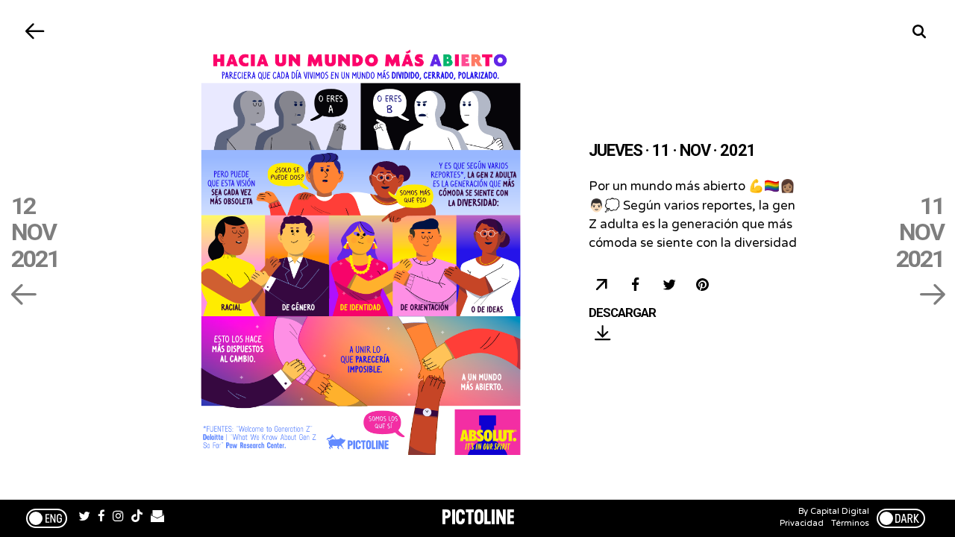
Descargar (622, 313)
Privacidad (802, 523)
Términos (850, 523)
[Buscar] (919, 31)
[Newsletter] (157, 518)
